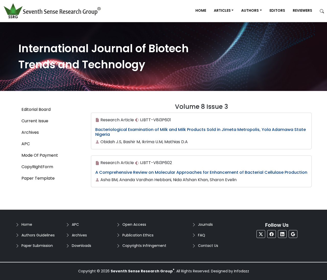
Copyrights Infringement (144, 245)
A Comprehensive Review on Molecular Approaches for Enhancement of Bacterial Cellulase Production (201, 172)
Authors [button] (250, 10)
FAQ (201, 235)
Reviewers (302, 10)
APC (75, 224)
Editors (277, 10)
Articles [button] (222, 10)
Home (200, 10)
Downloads (81, 245)
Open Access (134, 224)
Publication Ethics (138, 235)
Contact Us (208, 245)
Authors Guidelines (38, 235)
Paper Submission (37, 245)
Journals (205, 224)
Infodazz (241, 271)
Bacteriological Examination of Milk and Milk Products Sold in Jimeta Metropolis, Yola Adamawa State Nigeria (200, 132)
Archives (79, 235)
